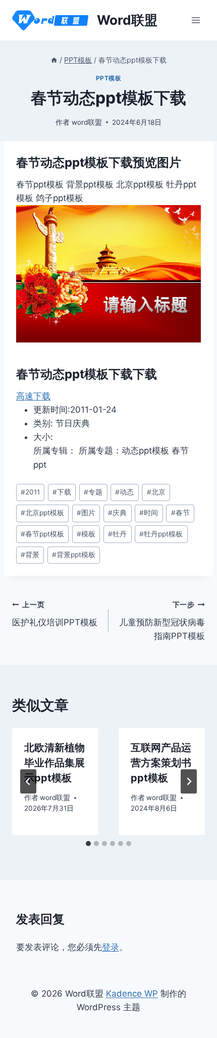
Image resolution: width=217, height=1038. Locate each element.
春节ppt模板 (42, 534)
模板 (86, 534)
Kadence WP (132, 993)
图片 (86, 513)
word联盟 (87, 122)
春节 (180, 513)
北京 (156, 492)
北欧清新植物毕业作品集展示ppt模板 (54, 763)
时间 (148, 513)
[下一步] (189, 781)
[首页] (54, 60)
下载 (61, 492)
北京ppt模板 (42, 513)
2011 (30, 492)
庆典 (117, 513)
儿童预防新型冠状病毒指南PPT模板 (162, 621)
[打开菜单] (195, 20)
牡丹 (117, 534)
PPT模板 (109, 78)
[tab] (88, 843)
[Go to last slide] (28, 781)
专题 (93, 492)
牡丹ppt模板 (161, 534)
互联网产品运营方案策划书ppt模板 (161, 763)
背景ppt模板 (73, 555)
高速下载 (33, 396)
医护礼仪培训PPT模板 (54, 614)
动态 (124, 492)
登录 (110, 947)
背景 (30, 555)
